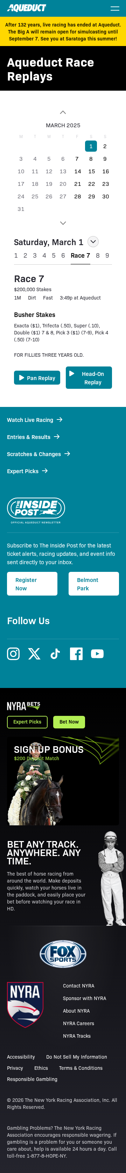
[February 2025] (63, 112)
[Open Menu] (115, 8)
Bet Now (69, 721)
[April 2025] (63, 223)
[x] (34, 654)
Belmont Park (87, 584)
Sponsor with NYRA (84, 998)
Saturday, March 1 (48, 241)
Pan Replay (41, 377)
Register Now (26, 584)
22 (91, 183)
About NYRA (76, 1010)
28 (77, 196)
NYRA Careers (78, 1023)
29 (91, 196)
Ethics (41, 1068)
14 (77, 171)
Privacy (15, 1068)
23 (105, 183)
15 (91, 171)
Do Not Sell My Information (76, 1056)
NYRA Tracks (77, 1035)
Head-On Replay (93, 378)
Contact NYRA (78, 985)
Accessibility (21, 1056)
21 (77, 183)
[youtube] (97, 654)
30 (105, 196)
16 (105, 171)
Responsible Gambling (32, 1079)
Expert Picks (27, 721)
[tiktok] (55, 654)
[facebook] (76, 654)
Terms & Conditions (81, 1068)
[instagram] (13, 654)
